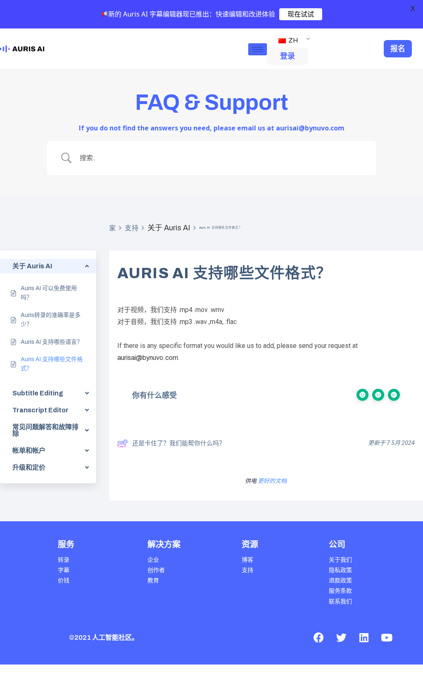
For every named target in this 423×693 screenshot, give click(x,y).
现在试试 (301, 14)
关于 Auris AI (168, 228)
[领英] (364, 637)
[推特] (341, 637)
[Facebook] (318, 637)
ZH (292, 40)
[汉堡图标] (257, 49)
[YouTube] (386, 637)
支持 (131, 228)
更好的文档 (272, 481)
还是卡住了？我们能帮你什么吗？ (178, 443)
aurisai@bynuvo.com (147, 357)
